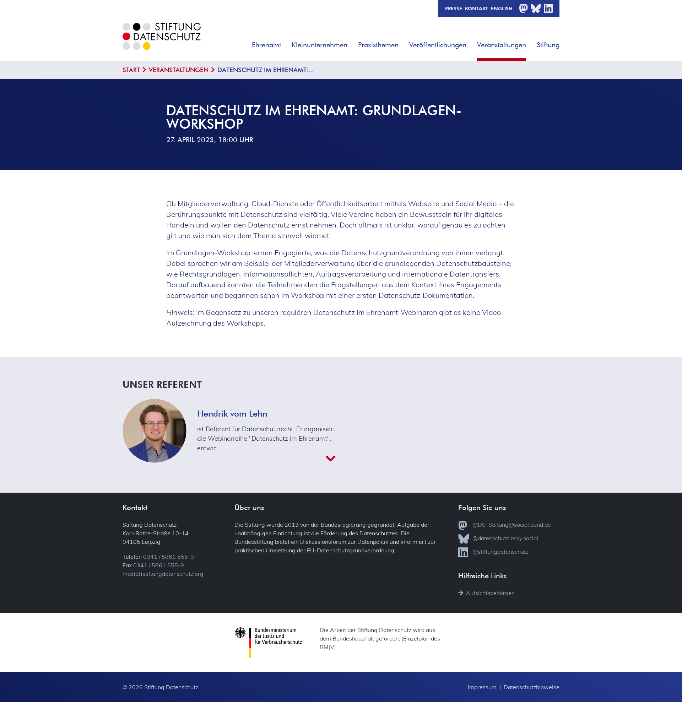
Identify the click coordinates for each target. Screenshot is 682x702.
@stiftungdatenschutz (500, 551)
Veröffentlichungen (437, 44)
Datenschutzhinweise (531, 687)
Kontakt (476, 8)
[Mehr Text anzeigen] (266, 458)
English (502, 8)
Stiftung (548, 44)
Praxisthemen (378, 44)
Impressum (482, 687)
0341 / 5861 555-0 (168, 556)
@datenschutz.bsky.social (505, 538)
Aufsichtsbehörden (490, 592)
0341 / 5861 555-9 (158, 565)
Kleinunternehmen (319, 44)
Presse (453, 8)
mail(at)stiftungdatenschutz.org (163, 573)
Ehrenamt (266, 44)
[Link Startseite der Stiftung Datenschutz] (162, 42)
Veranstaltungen (501, 44)
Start (131, 70)
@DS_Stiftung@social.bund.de (511, 524)
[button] (286, 42)
